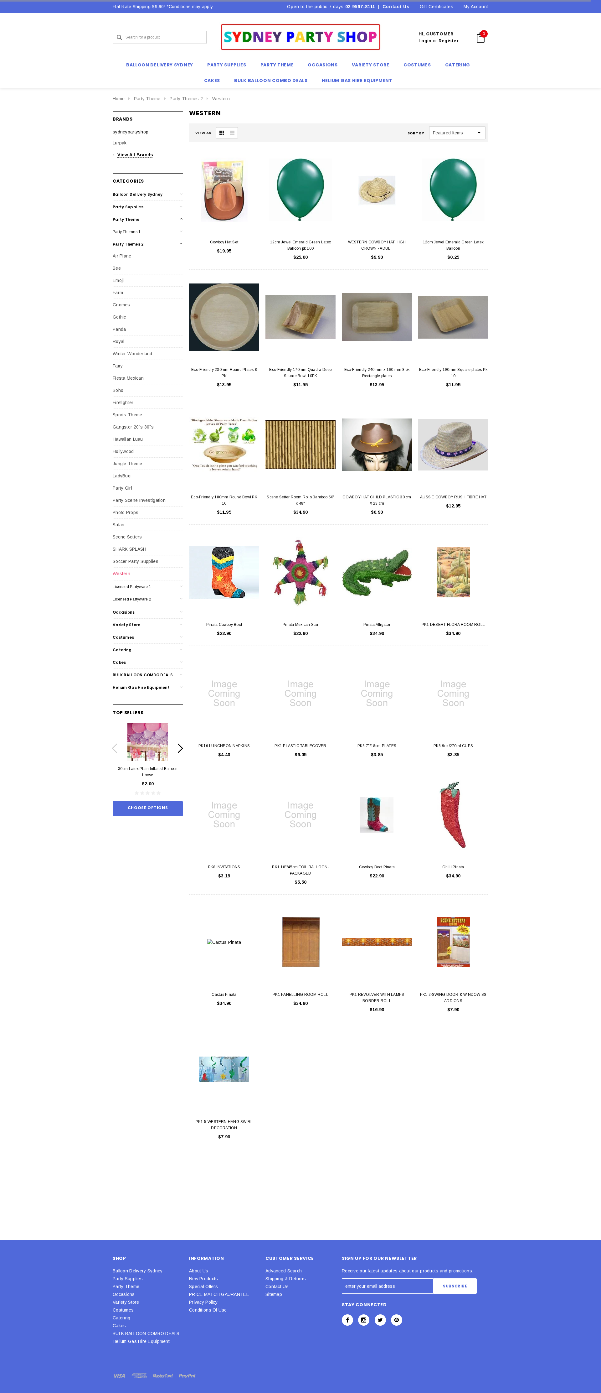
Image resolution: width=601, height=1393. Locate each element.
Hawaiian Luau (128, 439)
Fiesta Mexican (128, 378)
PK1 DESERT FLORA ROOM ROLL (453, 624)
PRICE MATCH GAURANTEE (219, 1294)
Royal (118, 341)
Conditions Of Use (208, 1309)
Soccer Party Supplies (135, 561)
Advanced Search (283, 1270)
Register (449, 40)
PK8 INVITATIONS (224, 867)
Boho (118, 390)
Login (425, 40)
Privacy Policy (203, 1302)
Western (221, 98)
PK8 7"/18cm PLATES (376, 746)
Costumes (123, 637)
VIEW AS (203, 132)
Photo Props (125, 512)
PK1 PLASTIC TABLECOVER (300, 746)
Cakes (119, 662)
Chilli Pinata (453, 867)
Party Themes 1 (127, 232)
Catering (122, 649)
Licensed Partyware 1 (132, 587)
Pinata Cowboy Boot (224, 624)
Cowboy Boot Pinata (377, 867)
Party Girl (122, 488)
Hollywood (123, 451)
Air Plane (122, 255)
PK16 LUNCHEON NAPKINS (224, 746)
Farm (118, 292)
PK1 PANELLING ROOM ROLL (300, 994)
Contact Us (396, 6)
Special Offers (203, 1286)
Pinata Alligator (376, 624)
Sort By (416, 133)
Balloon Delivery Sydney (137, 194)
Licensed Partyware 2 (132, 599)
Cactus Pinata (224, 994)
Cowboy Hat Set (224, 242)
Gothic (119, 317)
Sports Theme (127, 414)
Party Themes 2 (186, 98)
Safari (119, 524)
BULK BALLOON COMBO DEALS (143, 675)
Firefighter (123, 402)
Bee (117, 268)
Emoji (118, 280)
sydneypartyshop (130, 131)
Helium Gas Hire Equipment (141, 687)
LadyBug (122, 475)
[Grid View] (221, 132)
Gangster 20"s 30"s (133, 426)
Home (119, 98)
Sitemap (273, 1294)
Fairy (118, 365)
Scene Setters (127, 536)
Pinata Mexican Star (300, 624)
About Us (198, 1270)
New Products (203, 1278)
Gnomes (121, 304)
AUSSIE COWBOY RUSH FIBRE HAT (453, 497)
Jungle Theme (127, 463)
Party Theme (147, 98)
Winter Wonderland (132, 353)
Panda (119, 329)
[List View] (232, 132)
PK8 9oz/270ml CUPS (453, 746)
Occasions (124, 612)
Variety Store (127, 624)
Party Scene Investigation (139, 500)
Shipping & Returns (285, 1278)
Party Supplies (128, 207)
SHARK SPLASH (129, 549)
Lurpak (120, 142)
